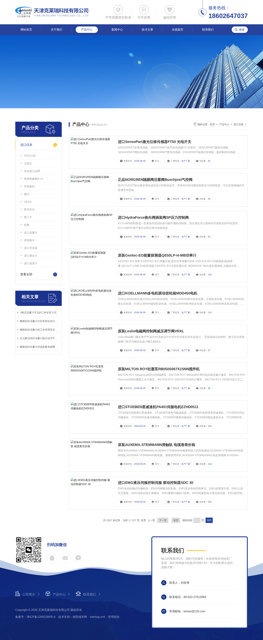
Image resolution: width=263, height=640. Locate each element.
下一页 (163, 520)
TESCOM (30, 155)
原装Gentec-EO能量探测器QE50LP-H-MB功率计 (157, 255)
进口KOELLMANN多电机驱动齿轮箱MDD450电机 (157, 293)
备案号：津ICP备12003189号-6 (35, 616)
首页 (212, 124)
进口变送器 (30, 247)
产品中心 (86, 29)
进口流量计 (30, 232)
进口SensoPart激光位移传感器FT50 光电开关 (154, 142)
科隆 (26, 224)
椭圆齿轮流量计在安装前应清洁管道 (40, 321)
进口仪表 (26, 145)
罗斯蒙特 (29, 186)
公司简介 (28, 594)
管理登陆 (113, 616)
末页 (175, 520)
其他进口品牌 (32, 171)
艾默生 (28, 163)
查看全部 (26, 274)
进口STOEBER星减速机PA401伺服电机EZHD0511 (158, 407)
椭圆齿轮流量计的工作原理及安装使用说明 (40, 329)
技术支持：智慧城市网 (72, 616)
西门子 (28, 217)
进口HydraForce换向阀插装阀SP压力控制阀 (153, 217)
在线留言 (177, 29)
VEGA (27, 201)
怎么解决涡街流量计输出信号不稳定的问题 (40, 338)
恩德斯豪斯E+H (33, 178)
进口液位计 (30, 255)
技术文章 (147, 29)
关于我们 (56, 29)
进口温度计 (30, 263)
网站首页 (26, 29)
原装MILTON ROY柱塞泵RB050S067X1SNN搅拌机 (159, 369)
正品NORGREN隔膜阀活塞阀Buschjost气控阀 (155, 180)
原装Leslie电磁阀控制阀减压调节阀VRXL (151, 331)
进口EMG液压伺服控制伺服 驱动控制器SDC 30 (155, 483)
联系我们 (208, 29)
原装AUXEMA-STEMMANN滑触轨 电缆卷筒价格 (156, 445)
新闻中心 (117, 29)
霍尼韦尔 (29, 209)
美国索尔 (29, 240)
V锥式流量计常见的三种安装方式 (38, 312)
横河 (26, 194)
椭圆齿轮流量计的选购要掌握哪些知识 (40, 346)
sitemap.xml (97, 616)
